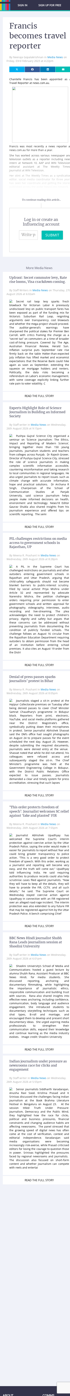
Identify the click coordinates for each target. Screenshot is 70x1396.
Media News (55, 57)
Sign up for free (49, 5)
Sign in (22, 5)
